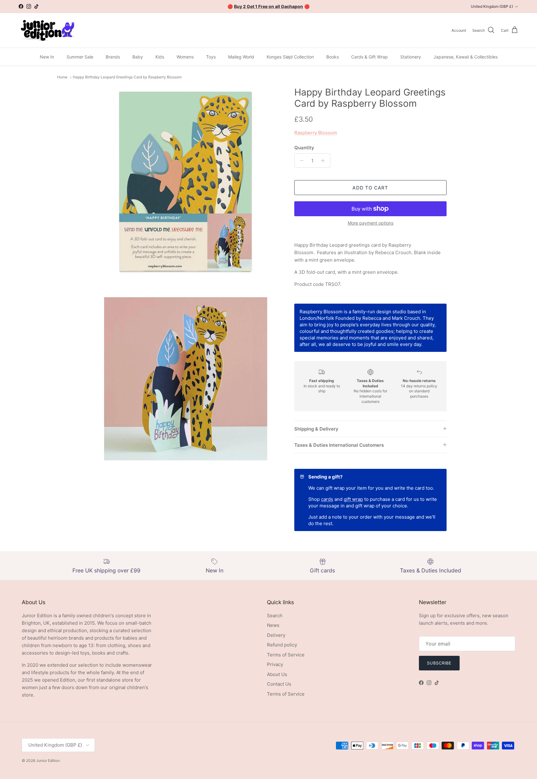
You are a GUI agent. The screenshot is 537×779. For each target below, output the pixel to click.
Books (332, 56)
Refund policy (282, 645)
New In (47, 56)
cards (327, 499)
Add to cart (370, 188)
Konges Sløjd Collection (290, 56)
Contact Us (279, 684)
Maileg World (241, 56)
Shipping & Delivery (316, 429)
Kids (159, 56)
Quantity (304, 148)
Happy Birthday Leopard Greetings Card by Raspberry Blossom (127, 77)
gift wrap (353, 499)
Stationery (410, 56)
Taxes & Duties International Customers (339, 445)
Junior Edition (48, 760)
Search (274, 615)
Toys (211, 56)
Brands (113, 56)
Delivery (276, 635)
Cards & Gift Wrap (369, 56)
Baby (137, 56)
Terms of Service (286, 655)
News (273, 625)
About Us (277, 674)
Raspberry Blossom (315, 133)
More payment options (370, 223)
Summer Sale (80, 56)
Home (62, 77)
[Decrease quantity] (300, 160)
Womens (185, 56)
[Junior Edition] (47, 30)
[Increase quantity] (324, 160)
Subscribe (439, 662)
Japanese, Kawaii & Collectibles (466, 56)
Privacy (275, 664)
